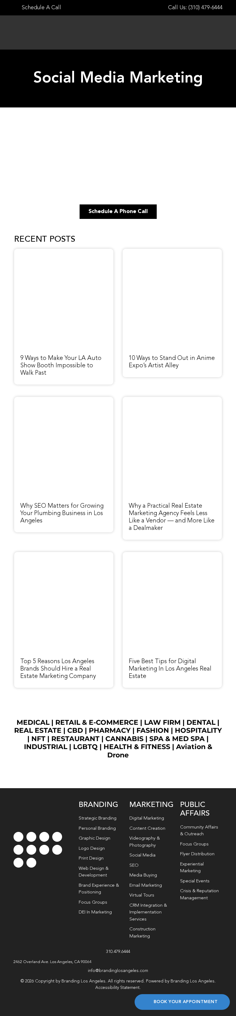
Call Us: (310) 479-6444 (195, 7)
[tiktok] (57, 837)
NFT (38, 739)
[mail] (18, 863)
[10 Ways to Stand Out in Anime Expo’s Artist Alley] (172, 252)
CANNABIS (124, 739)
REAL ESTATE (37, 730)
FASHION (152, 730)
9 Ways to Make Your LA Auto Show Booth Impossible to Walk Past (60, 365)
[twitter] (31, 837)
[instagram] (44, 837)
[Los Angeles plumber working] (63, 400)
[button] (118, 962)
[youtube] (18, 850)
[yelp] (57, 850)
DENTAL (201, 722)
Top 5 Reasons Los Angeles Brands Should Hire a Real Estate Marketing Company (58, 669)
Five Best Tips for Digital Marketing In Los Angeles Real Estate (170, 669)
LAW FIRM (162, 722)
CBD (75, 730)
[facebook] (18, 837)
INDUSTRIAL (45, 747)
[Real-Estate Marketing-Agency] (172, 400)
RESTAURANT (75, 739)
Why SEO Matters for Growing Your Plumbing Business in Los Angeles (62, 513)
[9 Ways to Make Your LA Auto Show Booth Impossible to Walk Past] (63, 252)
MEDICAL (33, 722)
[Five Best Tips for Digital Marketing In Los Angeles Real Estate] (172, 555)
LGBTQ (85, 747)
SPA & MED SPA (177, 739)
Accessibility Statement (117, 988)
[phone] (31, 863)
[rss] (44, 850)
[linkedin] (31, 850)
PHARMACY (110, 730)
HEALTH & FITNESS (138, 747)
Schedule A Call (40, 7)
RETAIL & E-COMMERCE (96, 722)
